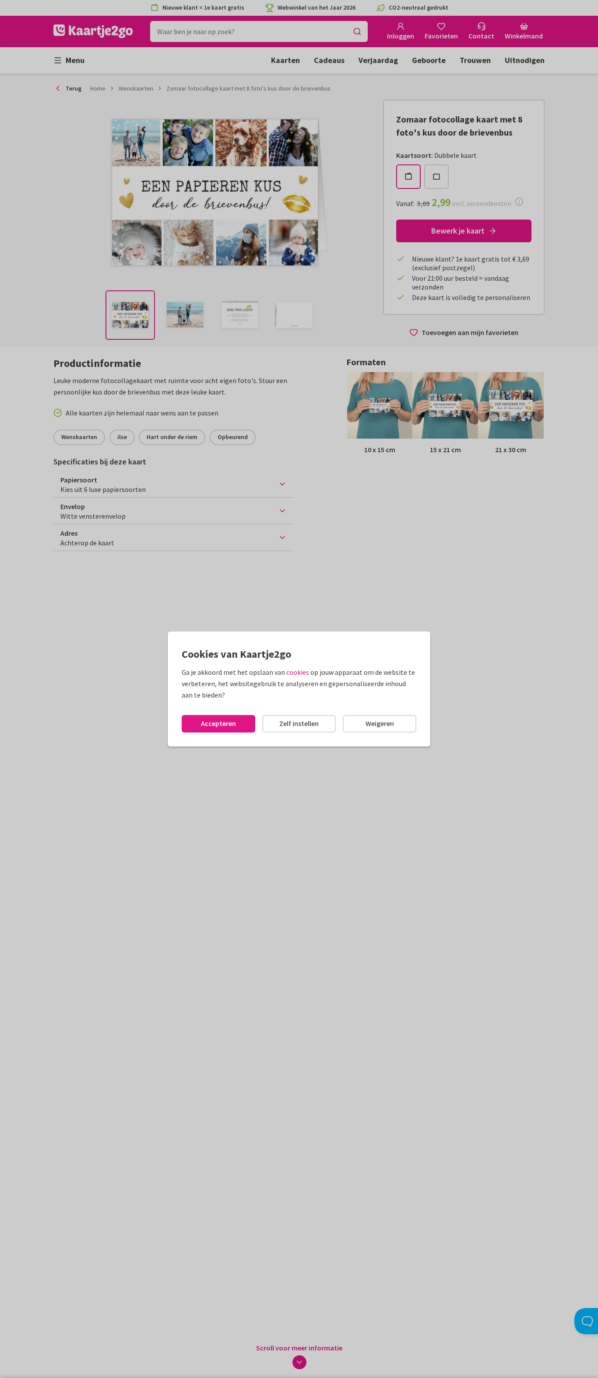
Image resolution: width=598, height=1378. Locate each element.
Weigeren (380, 723)
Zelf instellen (299, 723)
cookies (297, 672)
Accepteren (218, 723)
